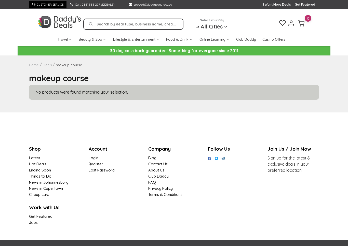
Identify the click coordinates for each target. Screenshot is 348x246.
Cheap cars (39, 194)
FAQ (152, 182)
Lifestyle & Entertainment (134, 39)
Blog (152, 157)
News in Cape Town (46, 188)
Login (93, 157)
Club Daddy (246, 39)
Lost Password (102, 170)
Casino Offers (273, 39)
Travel (63, 39)
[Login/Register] (291, 23)
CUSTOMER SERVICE (50, 4)
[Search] (91, 24)
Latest (34, 157)
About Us (156, 170)
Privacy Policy (160, 188)
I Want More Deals (277, 4)
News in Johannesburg (49, 182)
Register (96, 164)
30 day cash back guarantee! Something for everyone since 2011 (174, 50)
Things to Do (40, 176)
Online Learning (212, 39)
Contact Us (158, 164)
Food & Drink (178, 39)
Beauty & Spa (91, 39)
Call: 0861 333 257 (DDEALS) (94, 4)
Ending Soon (40, 170)
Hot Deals (37, 164)
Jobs (33, 222)
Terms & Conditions (165, 194)
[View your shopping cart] (301, 23)
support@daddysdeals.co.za (152, 4)
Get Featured (305, 4)
